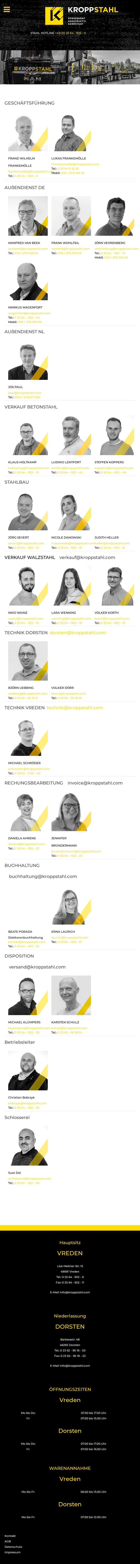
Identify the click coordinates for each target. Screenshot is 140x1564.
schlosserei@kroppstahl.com (29, 1178)
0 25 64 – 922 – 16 (26, 623)
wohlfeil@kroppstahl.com (70, 248)
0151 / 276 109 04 (26, 253)
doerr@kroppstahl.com (68, 693)
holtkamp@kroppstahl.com (28, 468)
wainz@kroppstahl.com (25, 618)
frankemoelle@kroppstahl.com (31, 171)
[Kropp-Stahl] (84, 16)
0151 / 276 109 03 (69, 253)
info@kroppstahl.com (75, 1292)
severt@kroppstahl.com (26, 543)
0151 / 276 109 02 (73, 173)
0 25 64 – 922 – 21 (113, 547)
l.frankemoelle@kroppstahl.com (75, 164)
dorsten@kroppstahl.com (78, 632)
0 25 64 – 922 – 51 (70, 942)
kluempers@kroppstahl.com (29, 1028)
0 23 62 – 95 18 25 (70, 698)
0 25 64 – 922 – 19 (70, 547)
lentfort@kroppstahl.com (70, 468)
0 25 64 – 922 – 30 (27, 1032)
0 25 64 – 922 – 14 (113, 253)
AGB (8, 1541)
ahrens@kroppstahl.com (26, 844)
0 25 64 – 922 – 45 (70, 472)
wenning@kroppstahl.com (71, 618)
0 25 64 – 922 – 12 (26, 547)
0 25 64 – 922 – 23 (70, 856)
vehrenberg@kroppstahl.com (117, 248)
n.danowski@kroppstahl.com (73, 543)
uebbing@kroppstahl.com (27, 693)
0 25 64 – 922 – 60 (27, 1183)
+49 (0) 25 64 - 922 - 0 (70, 33)
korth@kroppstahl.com (112, 618)
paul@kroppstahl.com (24, 393)
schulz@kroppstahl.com (69, 1028)
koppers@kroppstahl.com (114, 468)
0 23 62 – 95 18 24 (70, 1032)
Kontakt (10, 1536)
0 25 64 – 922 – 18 (70, 623)
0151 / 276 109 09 (30, 322)
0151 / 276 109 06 (116, 257)
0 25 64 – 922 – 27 (26, 848)
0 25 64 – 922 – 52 (26, 946)
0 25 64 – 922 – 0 (26, 176)
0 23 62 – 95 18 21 (26, 698)
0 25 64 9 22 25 (68, 168)
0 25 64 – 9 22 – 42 (27, 773)
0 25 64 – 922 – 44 (27, 317)
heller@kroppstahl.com (112, 543)
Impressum (13, 1552)
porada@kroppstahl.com (26, 942)
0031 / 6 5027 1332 (27, 397)
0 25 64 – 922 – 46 (113, 472)
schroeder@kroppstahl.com (29, 769)
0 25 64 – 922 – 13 (26, 472)
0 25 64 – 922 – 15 (113, 623)
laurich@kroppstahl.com (69, 937)
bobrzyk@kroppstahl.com (27, 1103)
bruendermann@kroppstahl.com (76, 851)
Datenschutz (13, 1547)
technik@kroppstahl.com (75, 707)
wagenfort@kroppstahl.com (29, 313)
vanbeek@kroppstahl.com (28, 248)
